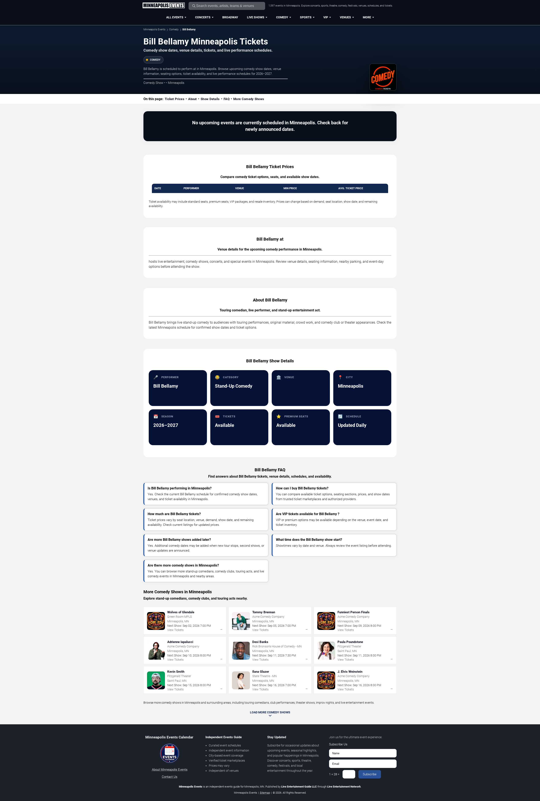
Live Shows (255, 17)
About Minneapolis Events (170, 770)
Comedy (282, 17)
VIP (325, 17)
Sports (306, 17)
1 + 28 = (334, 774)
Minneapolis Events (154, 29)
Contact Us (169, 777)
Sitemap (265, 792)
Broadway (230, 17)
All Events (174, 17)
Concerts (203, 17)
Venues (345, 17)
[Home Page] (163, 5)
